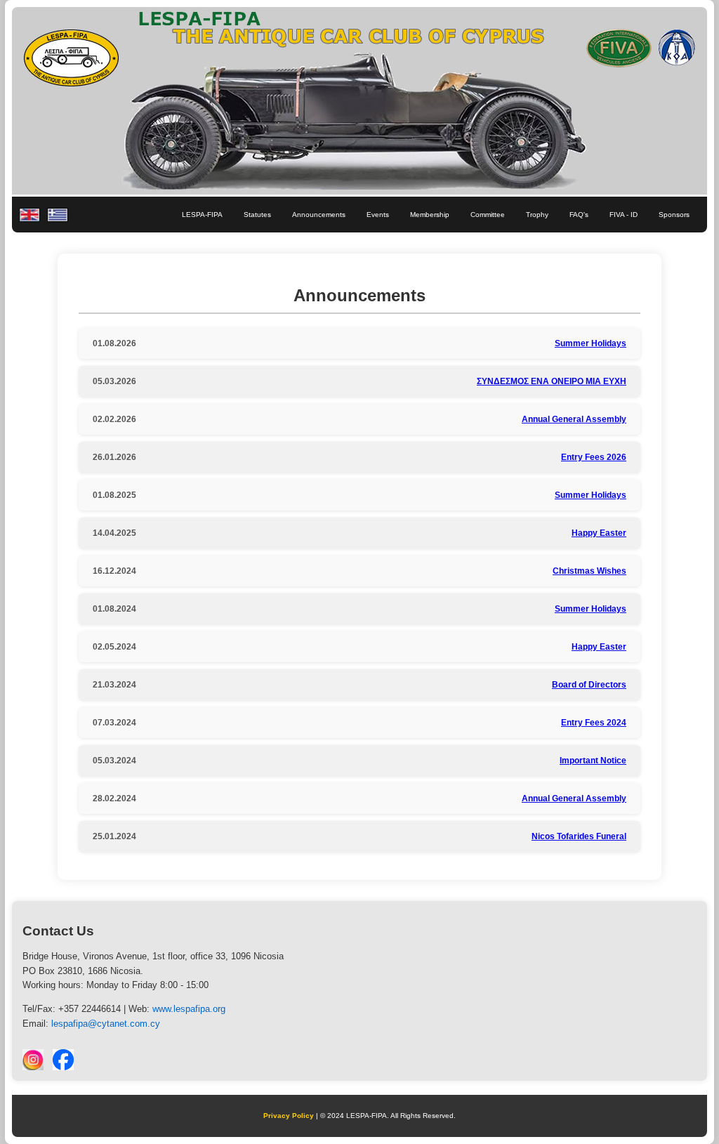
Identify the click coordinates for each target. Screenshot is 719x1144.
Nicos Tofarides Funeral (579, 836)
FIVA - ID (623, 214)
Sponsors (674, 214)
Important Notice (593, 760)
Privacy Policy (288, 1115)
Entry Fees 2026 (593, 457)
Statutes (257, 214)
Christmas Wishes (589, 571)
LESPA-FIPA (202, 214)
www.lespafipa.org (188, 1009)
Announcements (318, 214)
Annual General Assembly (574, 419)
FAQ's (578, 214)
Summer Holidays (590, 343)
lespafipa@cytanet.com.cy (105, 1023)
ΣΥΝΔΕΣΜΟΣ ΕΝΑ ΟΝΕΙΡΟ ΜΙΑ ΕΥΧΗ (551, 381)
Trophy (537, 214)
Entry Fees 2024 (593, 723)
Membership (429, 214)
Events (378, 214)
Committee (487, 214)
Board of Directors (589, 685)
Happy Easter (599, 533)
